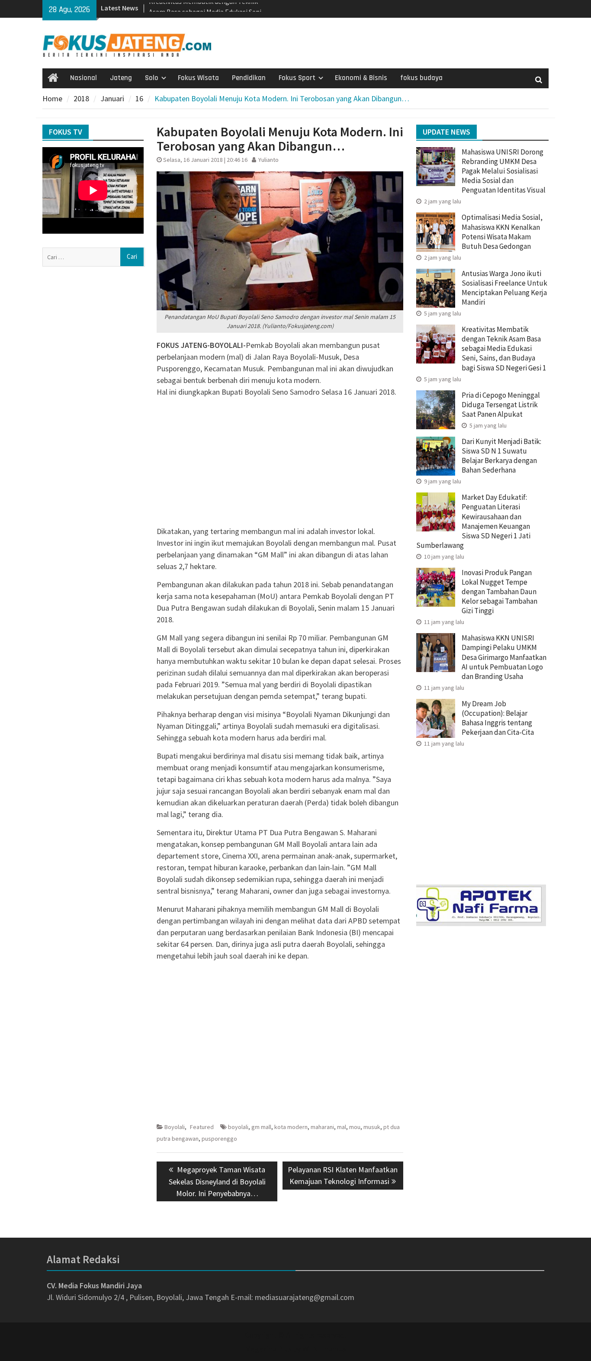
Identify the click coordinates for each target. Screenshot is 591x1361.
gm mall (261, 1127)
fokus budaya (421, 78)
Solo (151, 78)
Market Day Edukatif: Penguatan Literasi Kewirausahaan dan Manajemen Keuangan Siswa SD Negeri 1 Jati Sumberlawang (473, 521)
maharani (322, 1127)
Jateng (121, 78)
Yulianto (268, 160)
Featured (202, 1127)
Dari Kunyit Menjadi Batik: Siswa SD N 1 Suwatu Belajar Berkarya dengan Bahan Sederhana (501, 456)
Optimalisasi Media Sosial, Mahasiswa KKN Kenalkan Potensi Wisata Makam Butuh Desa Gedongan (502, 231)
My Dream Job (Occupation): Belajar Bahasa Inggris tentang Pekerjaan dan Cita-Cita (498, 718)
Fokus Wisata (198, 78)
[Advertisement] (280, 464)
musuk (371, 1127)
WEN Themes (324, 1349)
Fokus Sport (297, 78)
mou (354, 1127)
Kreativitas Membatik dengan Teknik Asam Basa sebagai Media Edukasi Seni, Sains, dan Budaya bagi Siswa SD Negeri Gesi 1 (504, 348)
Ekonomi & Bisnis (361, 78)
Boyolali (174, 1127)
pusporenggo (219, 1138)
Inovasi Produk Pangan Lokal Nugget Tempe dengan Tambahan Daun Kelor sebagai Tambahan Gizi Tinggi (499, 591)
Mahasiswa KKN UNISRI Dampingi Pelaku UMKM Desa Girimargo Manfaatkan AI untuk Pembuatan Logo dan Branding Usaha (504, 657)
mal (341, 1127)
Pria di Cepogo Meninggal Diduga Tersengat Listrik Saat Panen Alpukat (501, 404)
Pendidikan (249, 78)
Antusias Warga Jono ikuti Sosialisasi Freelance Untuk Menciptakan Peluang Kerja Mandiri (504, 288)
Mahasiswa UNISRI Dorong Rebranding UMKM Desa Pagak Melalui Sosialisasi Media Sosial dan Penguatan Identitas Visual (504, 171)
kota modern (291, 1127)
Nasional (83, 78)
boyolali (238, 1127)
